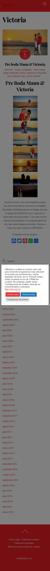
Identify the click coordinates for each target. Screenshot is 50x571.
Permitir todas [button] (12, 294)
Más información (12, 289)
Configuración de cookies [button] (17, 299)
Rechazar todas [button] (28, 294)
